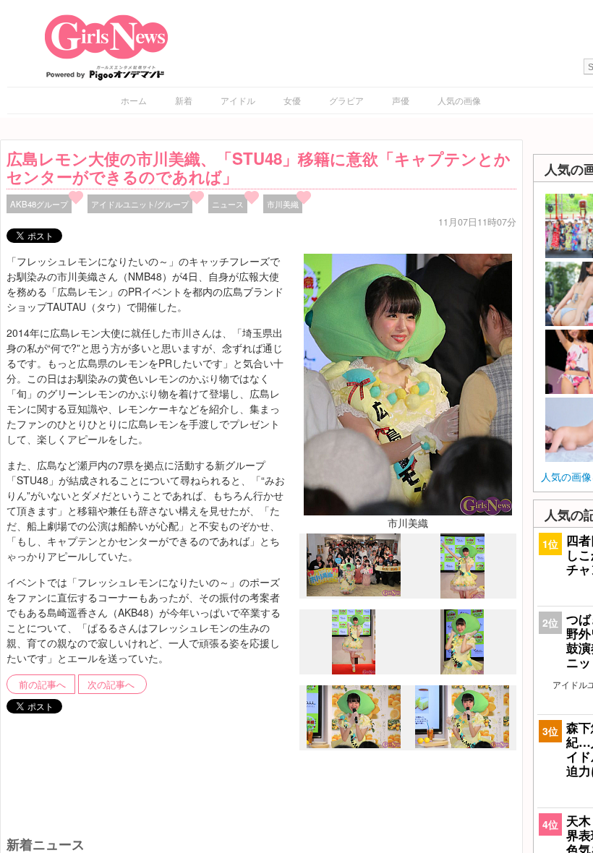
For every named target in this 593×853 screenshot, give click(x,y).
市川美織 (283, 204)
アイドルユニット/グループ (140, 204)
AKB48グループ (39, 204)
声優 (400, 100)
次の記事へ (111, 684)
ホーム (134, 100)
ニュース (228, 204)
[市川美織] (408, 383)
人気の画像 (459, 100)
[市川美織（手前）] (354, 592)
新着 (183, 100)
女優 (292, 100)
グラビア (346, 100)
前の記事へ (42, 684)
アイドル (238, 100)
